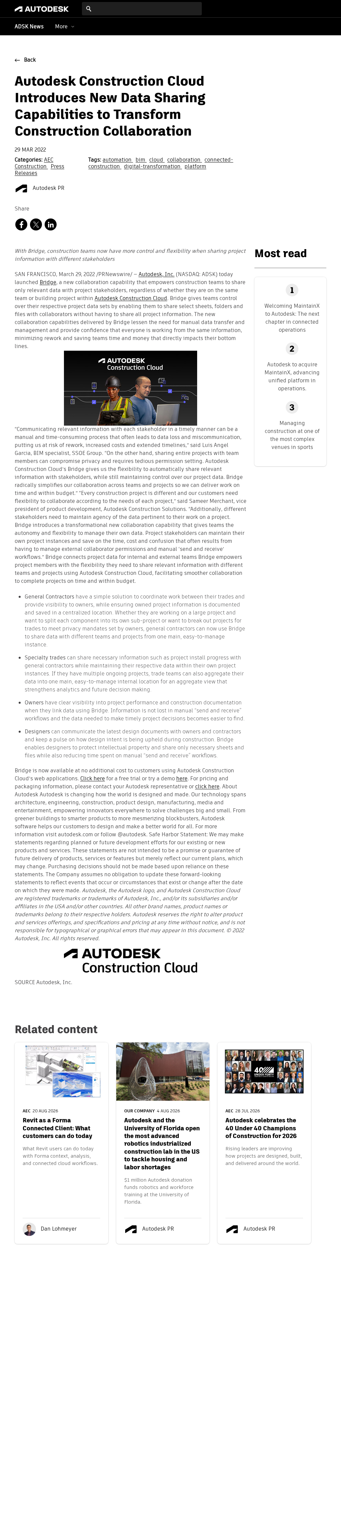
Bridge (48, 282)
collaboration (184, 160)
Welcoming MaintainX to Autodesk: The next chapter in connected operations (292, 318)
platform (195, 167)
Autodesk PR (48, 188)
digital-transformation (153, 167)
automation (118, 160)
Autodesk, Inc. (156, 274)
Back (30, 60)
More (61, 26)
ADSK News (29, 27)
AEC (48, 160)
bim (141, 160)
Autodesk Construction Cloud (131, 298)
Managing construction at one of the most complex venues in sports (292, 435)
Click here (92, 779)
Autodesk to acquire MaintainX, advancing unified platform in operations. (292, 376)
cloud (157, 160)
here (181, 779)
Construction (31, 167)
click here (207, 787)
